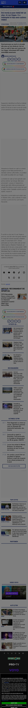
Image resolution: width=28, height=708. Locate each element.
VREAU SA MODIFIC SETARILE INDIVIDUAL (14, 705)
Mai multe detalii (7, 682)
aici (7, 688)
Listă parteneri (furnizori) (5, 700)
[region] (14, 691)
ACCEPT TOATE (14, 703)
